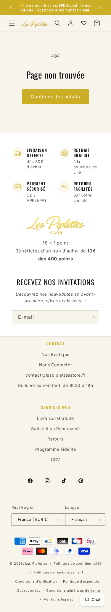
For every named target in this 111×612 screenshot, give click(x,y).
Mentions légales (58, 599)
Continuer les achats (55, 96)
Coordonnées (29, 590)
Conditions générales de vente (73, 590)
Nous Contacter (55, 364)
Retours (55, 438)
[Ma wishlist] (83, 23)
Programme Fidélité (55, 449)
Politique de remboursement (58, 572)
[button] (11, 23)
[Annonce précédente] (10, 7)
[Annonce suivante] (100, 7)
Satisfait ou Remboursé (55, 428)
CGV (55, 459)
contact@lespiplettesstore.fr (55, 374)
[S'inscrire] (92, 317)
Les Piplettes (36, 563)
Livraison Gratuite (55, 418)
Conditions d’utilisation (36, 581)
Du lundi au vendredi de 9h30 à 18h (55, 385)
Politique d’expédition (82, 581)
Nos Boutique (55, 354)
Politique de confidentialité (78, 563)
